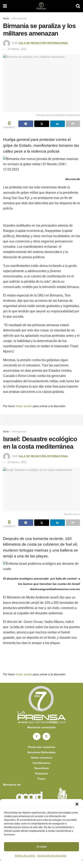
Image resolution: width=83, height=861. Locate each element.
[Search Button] (78, 6)
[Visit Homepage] (41, 6)
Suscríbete (41, 768)
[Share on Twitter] (41, 124)
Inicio (6, 18)
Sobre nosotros (41, 757)
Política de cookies (25, 855)
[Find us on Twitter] (46, 736)
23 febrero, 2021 (17, 49)
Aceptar (41, 846)
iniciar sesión (24, 406)
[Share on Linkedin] (57, 124)
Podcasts (41, 773)
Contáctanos (41, 762)
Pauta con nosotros (41, 747)
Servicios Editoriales (41, 752)
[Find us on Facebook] (36, 736)
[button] (77, 804)
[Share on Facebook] (25, 124)
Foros (41, 778)
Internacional (19, 18)
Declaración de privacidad (51, 855)
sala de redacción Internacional (43, 43)
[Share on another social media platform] (73, 124)
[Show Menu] (5, 6)
